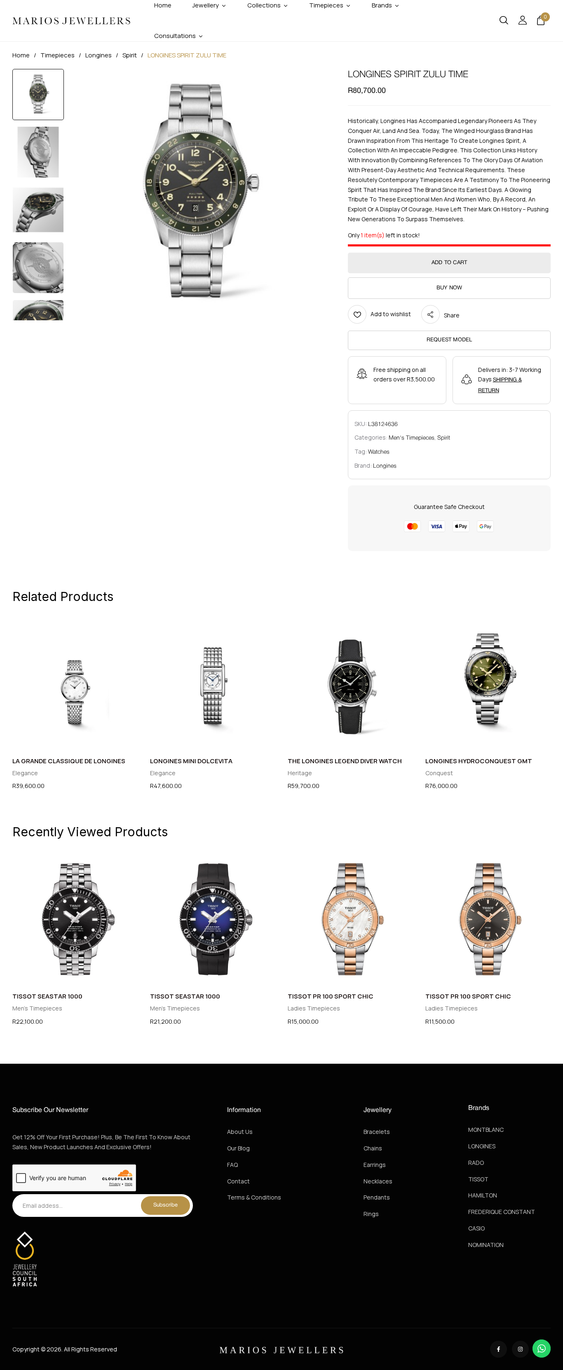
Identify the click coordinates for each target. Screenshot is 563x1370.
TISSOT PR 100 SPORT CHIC (330, 996)
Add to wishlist (391, 314)
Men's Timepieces (411, 438)
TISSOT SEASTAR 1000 (47, 996)
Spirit (129, 55)
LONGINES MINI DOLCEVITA (191, 761)
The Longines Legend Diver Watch (345, 761)
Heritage (300, 773)
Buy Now (449, 288)
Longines (98, 55)
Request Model (449, 340)
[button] (540, 21)
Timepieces (57, 55)
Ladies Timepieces (314, 1008)
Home (21, 55)
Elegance (25, 773)
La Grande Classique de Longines (68, 761)
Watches (378, 452)
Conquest (439, 773)
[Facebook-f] (498, 1349)
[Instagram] (520, 1349)
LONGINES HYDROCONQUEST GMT (478, 761)
